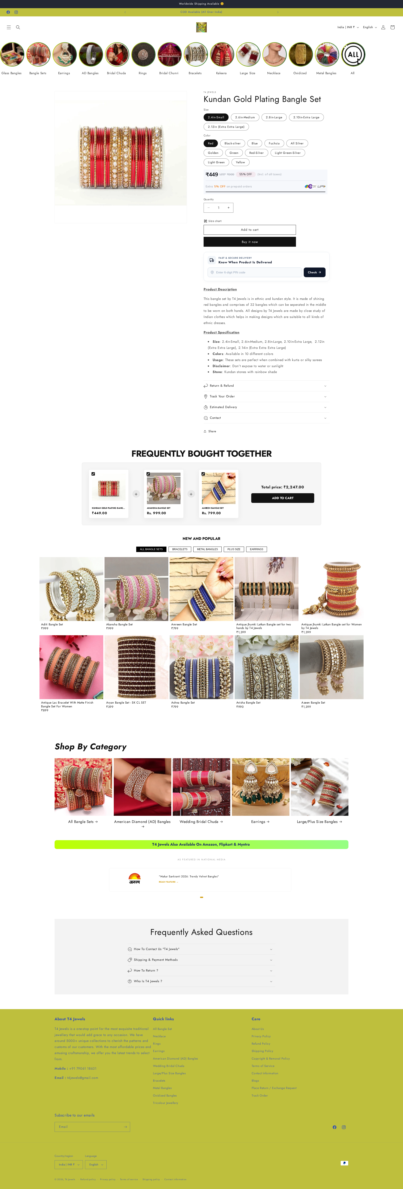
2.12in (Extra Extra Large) (226, 127)
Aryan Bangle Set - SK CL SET (126, 703)
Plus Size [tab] (234, 549)
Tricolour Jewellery (165, 1103)
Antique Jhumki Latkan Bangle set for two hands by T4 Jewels (263, 626)
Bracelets (159, 1080)
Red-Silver (256, 153)
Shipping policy (151, 1179)
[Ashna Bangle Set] (201, 667)
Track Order (260, 1095)
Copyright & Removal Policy (271, 1058)
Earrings (258, 821)
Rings (157, 1043)
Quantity (209, 199)
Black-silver (233, 143)
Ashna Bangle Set (183, 703)
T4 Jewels (70, 1179)
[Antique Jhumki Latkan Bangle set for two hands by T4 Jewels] (266, 589)
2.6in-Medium (245, 117)
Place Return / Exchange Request (274, 1088)
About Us (258, 1029)
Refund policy (88, 1179)
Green (234, 153)
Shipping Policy (262, 1051)
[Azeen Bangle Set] (332, 667)
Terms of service (129, 1179)
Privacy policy (108, 1179)
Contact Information (265, 1073)
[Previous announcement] (125, 12)
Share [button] (212, 431)
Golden (213, 153)
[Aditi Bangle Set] (71, 589)
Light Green (216, 162)
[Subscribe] (125, 1127)
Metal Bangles (162, 1088)
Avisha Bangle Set (248, 703)
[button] (8, 27)
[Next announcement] (278, 12)
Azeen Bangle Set (313, 703)
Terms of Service (263, 1066)
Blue (255, 143)
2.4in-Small (216, 117)
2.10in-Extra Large (306, 117)
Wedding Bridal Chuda (199, 821)
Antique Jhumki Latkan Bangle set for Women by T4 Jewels (331, 626)
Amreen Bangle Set (184, 624)
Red (210, 143)
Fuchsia (274, 143)
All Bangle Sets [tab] (151, 549)
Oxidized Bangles (165, 1095)
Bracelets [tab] (179, 549)
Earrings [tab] (256, 549)
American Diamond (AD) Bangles (142, 821)
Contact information (175, 1179)
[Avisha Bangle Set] (266, 667)
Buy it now (250, 242)
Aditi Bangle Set (52, 624)
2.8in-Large (274, 117)
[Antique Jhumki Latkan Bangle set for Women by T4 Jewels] (332, 589)
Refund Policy (261, 1043)
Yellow (240, 162)
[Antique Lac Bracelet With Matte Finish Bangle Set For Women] (71, 667)
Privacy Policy (261, 1036)
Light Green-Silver (288, 153)
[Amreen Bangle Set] (201, 589)
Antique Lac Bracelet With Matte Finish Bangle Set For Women (67, 704)
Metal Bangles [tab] (207, 549)
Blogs (255, 1080)
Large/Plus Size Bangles (317, 821)
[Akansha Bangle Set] (136, 589)
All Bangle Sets (80, 821)
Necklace (159, 1036)
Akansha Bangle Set (119, 624)
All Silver (297, 143)
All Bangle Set (162, 1029)
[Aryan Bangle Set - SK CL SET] (136, 667)
